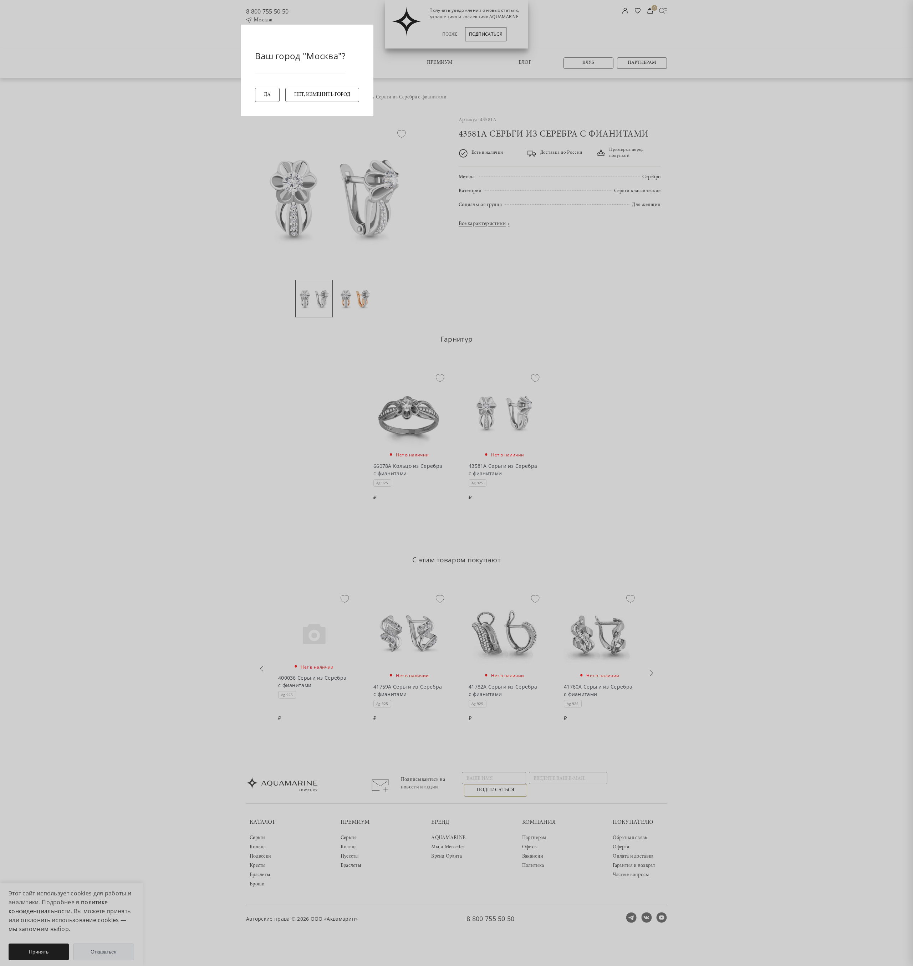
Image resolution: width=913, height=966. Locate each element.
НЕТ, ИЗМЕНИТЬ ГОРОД (322, 94)
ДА (267, 94)
